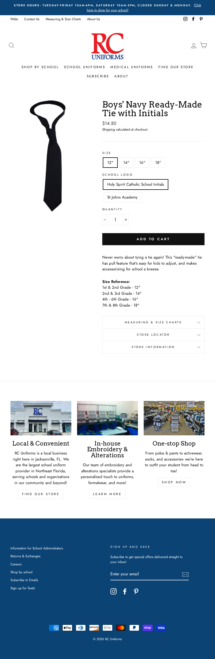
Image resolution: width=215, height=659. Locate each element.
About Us (93, 19)
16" (142, 162)
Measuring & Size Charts (63, 19)
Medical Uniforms (131, 67)
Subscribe (98, 76)
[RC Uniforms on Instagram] (113, 591)
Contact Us (31, 19)
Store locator (153, 335)
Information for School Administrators (36, 548)
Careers (16, 564)
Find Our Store (176, 67)
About (121, 76)
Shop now (174, 482)
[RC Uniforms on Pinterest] (136, 591)
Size (106, 153)
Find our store (41, 494)
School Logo (117, 175)
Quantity (112, 209)
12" (110, 162)
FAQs (14, 19)
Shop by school (21, 572)
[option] (107, 8)
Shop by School (40, 67)
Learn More (107, 494)
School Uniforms (84, 67)
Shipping (108, 129)
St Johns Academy (122, 197)
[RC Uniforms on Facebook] (125, 591)
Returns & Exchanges (25, 556)
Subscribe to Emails (24, 579)
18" (158, 162)
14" (126, 162)
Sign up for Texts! (22, 588)
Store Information (153, 347)
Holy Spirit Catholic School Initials (135, 184)
